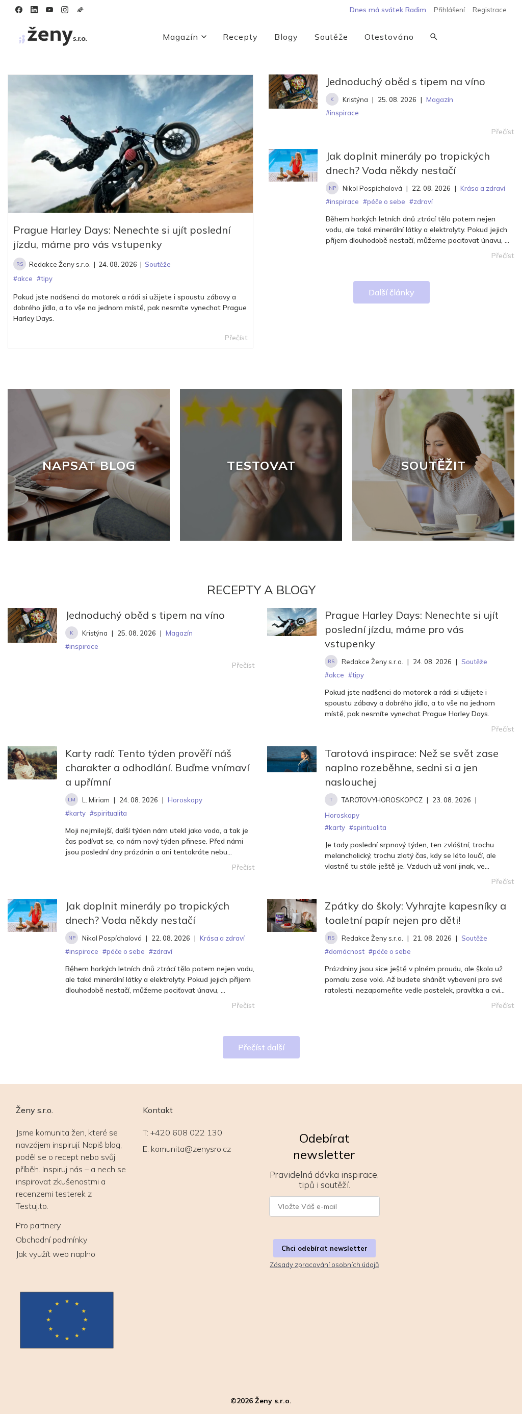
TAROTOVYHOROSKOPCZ (382, 800)
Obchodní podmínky (51, 1239)
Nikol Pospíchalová (372, 188)
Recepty (240, 37)
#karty (75, 813)
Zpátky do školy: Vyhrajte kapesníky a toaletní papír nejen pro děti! (415, 912)
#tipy (356, 675)
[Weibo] (80, 9)
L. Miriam (96, 800)
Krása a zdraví (222, 938)
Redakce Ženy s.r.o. (60, 264)
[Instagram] (64, 9)
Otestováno (389, 37)
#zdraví (160, 951)
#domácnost (344, 951)
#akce (334, 675)
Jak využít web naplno (55, 1254)
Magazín (180, 37)
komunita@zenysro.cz (191, 1149)
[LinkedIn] (34, 9)
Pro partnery (38, 1225)
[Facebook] (18, 9)
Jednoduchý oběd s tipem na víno (405, 81)
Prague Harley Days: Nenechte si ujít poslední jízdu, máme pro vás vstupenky (121, 236)
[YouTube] (49, 9)
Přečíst (502, 131)
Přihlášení (449, 10)
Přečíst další (261, 1047)
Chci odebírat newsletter (324, 1248)
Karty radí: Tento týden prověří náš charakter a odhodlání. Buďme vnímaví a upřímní (157, 767)
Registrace (490, 10)
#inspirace (81, 646)
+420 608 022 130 (186, 1132)
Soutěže (331, 37)
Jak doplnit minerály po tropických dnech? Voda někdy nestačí (408, 162)
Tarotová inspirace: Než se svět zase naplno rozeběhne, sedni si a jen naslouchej (412, 767)
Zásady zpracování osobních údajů (324, 1264)
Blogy (286, 37)
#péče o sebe (123, 951)
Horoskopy (185, 800)
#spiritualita (108, 813)
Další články (391, 292)
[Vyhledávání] (434, 36)
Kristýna (355, 99)
